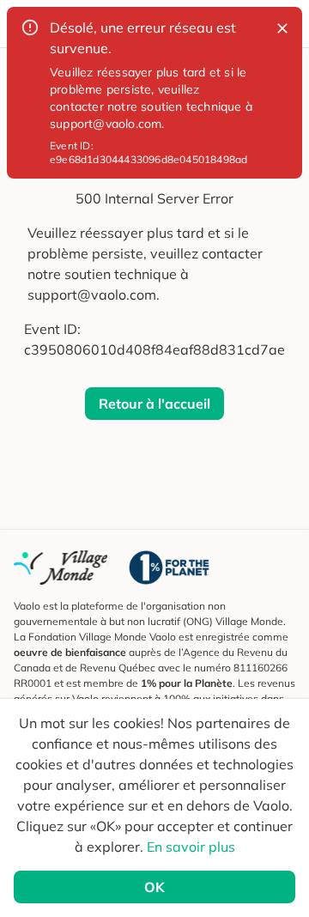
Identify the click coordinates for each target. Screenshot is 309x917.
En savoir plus (191, 846)
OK (154, 887)
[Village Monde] (61, 567)
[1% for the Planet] (169, 567)
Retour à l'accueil (154, 403)
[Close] (282, 28)
